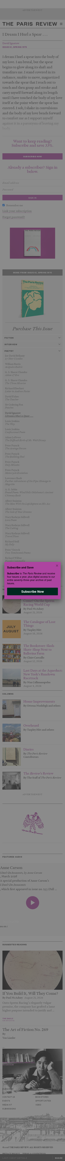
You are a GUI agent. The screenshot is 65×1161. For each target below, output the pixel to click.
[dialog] (32, 580)
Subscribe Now (32, 591)
